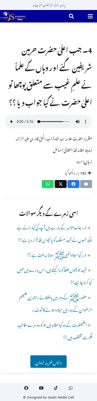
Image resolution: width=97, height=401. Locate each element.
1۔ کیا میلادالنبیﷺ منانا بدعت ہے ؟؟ (57, 254)
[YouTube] (41, 388)
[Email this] (86, 184)
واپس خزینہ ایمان (48, 361)
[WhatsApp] (70, 388)
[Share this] (73, 184)
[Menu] (90, 16)
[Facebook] (26, 388)
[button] (71, 16)
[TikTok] (56, 388)
